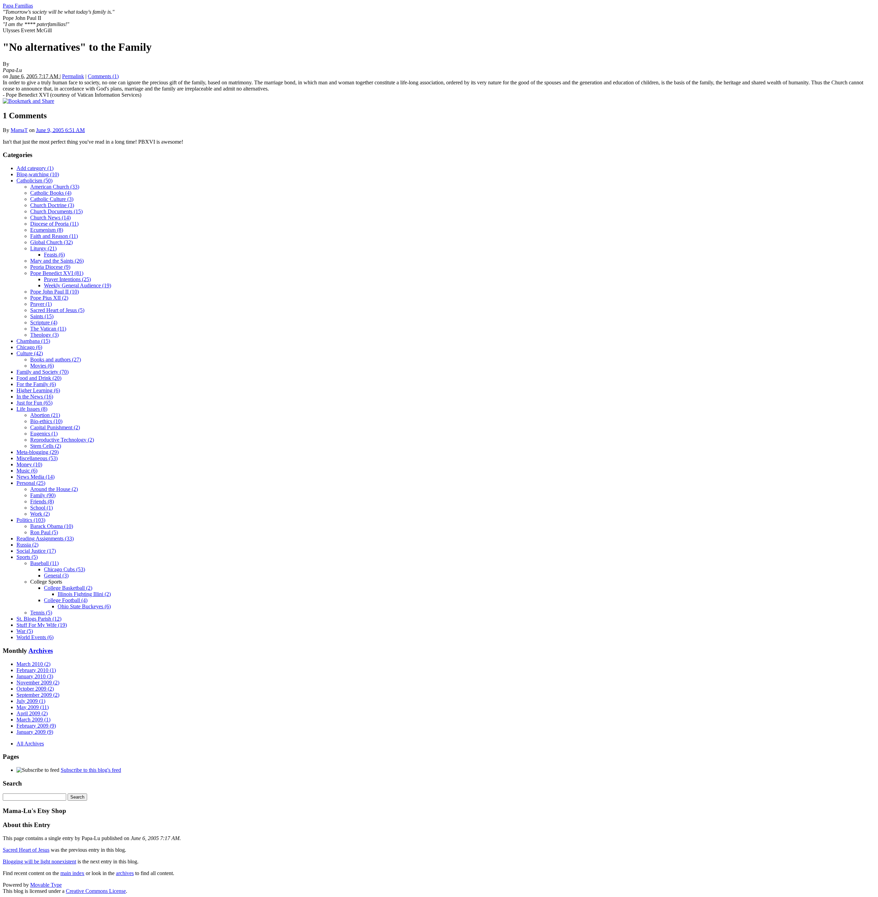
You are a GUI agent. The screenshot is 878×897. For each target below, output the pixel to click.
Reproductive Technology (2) (62, 440)
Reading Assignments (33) (45, 538)
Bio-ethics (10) (46, 421)
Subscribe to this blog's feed (91, 770)
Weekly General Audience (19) (77, 285)
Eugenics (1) (44, 433)
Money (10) (29, 464)
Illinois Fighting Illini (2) (84, 594)
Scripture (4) (43, 322)
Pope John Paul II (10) (54, 292)
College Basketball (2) (68, 588)
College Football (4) (65, 600)
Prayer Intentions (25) (67, 279)
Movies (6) (42, 366)
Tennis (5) (41, 612)
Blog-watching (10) (37, 174)
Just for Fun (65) (34, 403)
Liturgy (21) (43, 248)
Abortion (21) (45, 415)
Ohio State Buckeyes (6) (84, 606)
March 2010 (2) (33, 664)
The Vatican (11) (48, 329)
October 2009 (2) (35, 689)
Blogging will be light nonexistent (39, 861)
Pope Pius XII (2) (49, 298)
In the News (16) (34, 396)
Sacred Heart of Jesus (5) (57, 310)
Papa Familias (18, 6)
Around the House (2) (54, 489)
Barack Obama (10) (51, 526)
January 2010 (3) (34, 676)
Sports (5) (27, 557)
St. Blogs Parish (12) (38, 619)
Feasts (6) (54, 255)
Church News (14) (50, 217)
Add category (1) (35, 168)
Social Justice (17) (36, 551)
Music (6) (26, 471)
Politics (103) (30, 520)
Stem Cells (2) (45, 446)
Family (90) (43, 495)
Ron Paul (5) (44, 532)
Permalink (73, 76)
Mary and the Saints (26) (57, 261)
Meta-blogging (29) (37, 452)
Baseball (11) (44, 563)
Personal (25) (30, 483)
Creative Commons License (96, 891)
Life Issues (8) (31, 409)
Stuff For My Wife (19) (41, 625)
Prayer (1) (41, 304)
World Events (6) (35, 637)
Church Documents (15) (56, 211)
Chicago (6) (29, 347)
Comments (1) (103, 76)
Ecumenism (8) (46, 230)
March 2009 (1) (33, 719)
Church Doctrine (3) (52, 205)
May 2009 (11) (32, 707)
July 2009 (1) (30, 701)
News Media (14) (35, 477)
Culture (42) (29, 353)
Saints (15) (42, 316)
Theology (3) (44, 335)
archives (125, 873)
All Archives (30, 743)
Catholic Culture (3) (51, 199)
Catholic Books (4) (50, 193)
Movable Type (46, 885)
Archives (40, 650)
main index (72, 873)
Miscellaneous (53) (37, 458)
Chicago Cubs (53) (64, 569)
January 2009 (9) (34, 732)
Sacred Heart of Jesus (26, 850)
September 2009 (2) (37, 695)
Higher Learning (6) (38, 390)
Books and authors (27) (55, 359)
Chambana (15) (33, 341)
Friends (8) (42, 501)
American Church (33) (54, 187)
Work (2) (40, 514)
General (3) (56, 575)
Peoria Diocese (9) (50, 267)
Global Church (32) (51, 242)
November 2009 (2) (37, 682)
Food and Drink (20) (38, 378)
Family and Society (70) (42, 372)
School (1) (41, 508)
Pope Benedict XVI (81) (56, 273)
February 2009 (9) (36, 726)
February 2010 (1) (36, 670)
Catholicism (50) (34, 180)
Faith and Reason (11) (54, 236)
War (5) (24, 631)
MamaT (19, 130)
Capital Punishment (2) (55, 427)
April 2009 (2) (32, 713)
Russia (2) (27, 545)
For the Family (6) (36, 384)
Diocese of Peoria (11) (54, 224)
